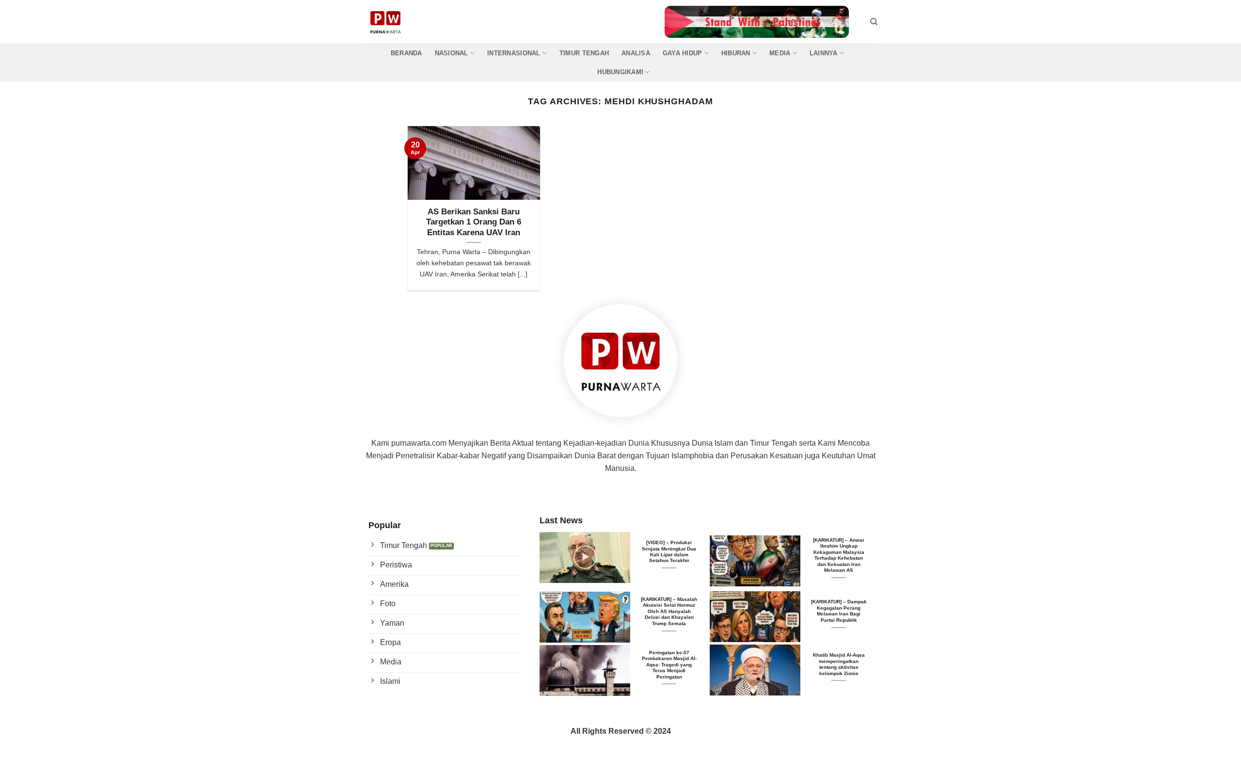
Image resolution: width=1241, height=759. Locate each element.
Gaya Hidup (682, 53)
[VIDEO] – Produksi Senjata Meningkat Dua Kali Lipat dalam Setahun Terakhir (669, 551)
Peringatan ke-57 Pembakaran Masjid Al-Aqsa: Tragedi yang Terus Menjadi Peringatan (669, 664)
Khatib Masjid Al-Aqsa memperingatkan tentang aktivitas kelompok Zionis (839, 664)
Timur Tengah (584, 53)
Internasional (513, 53)
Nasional (451, 53)
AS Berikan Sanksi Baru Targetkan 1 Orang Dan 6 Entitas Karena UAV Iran (473, 222)
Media (779, 53)
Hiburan (735, 53)
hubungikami (620, 72)
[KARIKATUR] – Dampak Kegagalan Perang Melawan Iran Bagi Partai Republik (839, 610)
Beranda (406, 53)
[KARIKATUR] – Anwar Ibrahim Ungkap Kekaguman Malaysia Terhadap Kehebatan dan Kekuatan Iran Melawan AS (838, 555)
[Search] (873, 22)
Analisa (635, 53)
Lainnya (824, 53)
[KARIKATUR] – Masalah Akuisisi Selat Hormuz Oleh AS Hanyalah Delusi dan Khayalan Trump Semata (669, 611)
